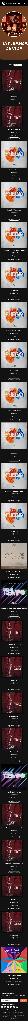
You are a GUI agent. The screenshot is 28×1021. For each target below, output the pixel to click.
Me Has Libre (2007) (14, 135)
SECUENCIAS (17, 65)
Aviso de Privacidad (7, 1012)
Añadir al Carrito (14, 103)
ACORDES (9, 65)
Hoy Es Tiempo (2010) (14, 614)
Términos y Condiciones (19, 1012)
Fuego (14, 175)
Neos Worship (14, 99)
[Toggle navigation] (24, 3)
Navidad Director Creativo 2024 (14, 981)
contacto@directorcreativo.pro (9, 1010)
